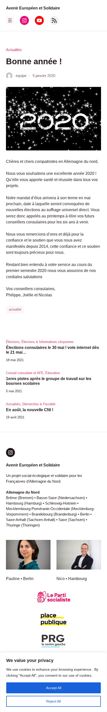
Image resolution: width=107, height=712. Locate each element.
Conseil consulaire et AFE (24, 373)
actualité (15, 309)
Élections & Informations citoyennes (47, 342)
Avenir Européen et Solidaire (33, 8)
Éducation (52, 373)
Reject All (53, 701)
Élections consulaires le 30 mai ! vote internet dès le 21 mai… (52, 350)
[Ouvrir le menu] (10, 20)
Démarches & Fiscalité (38, 404)
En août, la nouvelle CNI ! (29, 409)
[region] (53, 682)
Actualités (14, 50)
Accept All (53, 688)
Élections (12, 342)
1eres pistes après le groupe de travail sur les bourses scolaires (48, 381)
